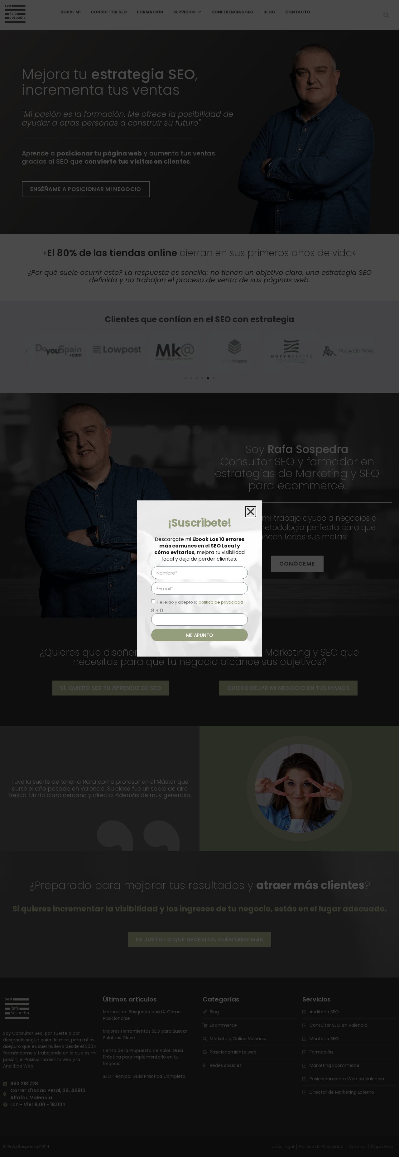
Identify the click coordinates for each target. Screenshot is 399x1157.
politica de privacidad (221, 602)
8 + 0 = (159, 610)
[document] (199, 578)
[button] (251, 512)
